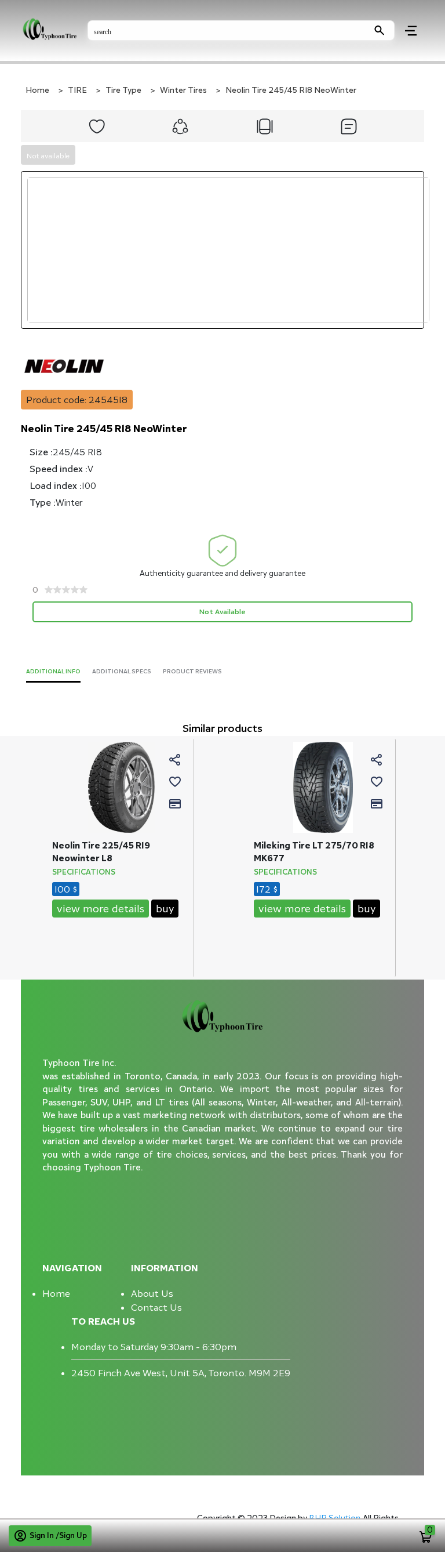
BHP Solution (336, 1517)
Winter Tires (183, 90)
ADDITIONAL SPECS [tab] (121, 671)
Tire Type (123, 90)
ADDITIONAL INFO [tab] (53, 671)
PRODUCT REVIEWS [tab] (192, 671)
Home (37, 90)
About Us (152, 1293)
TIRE (77, 90)
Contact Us (156, 1307)
